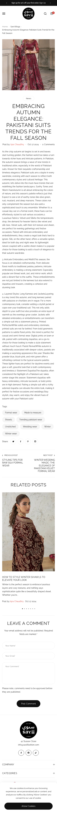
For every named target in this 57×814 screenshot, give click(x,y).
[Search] (45, 13)
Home (5, 27)
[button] (34, 608)
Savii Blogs (15, 27)
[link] (13, 441)
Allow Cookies (28, 806)
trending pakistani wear (30, 419)
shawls (8, 419)
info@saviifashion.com (28, 745)
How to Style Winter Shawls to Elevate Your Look (23, 578)
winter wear (11, 433)
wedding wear (30, 426)
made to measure (32, 412)
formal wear (11, 412)
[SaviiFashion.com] (28, 14)
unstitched (10, 426)
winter (47, 426)
